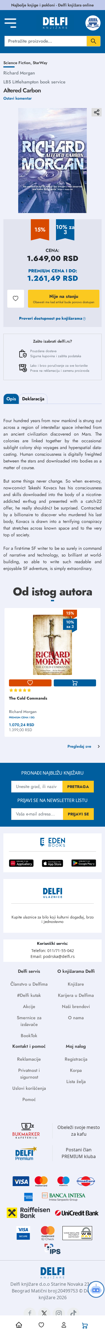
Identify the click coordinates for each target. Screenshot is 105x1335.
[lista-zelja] (30, 683)
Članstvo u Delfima (29, 984)
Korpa (76, 1070)
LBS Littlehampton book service (34, 82)
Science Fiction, (18, 63)
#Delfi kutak (29, 995)
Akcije (29, 1006)
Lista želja (76, 1081)
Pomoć (29, 1099)
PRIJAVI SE (78, 814)
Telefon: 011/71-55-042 (52, 950)
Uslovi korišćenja (29, 1088)
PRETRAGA (78, 786)
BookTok (29, 1035)
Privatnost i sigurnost (29, 1073)
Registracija (76, 1059)
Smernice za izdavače (29, 1021)
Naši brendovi (76, 1006)
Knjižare (76, 984)
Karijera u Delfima (76, 995)
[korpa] (75, 683)
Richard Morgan (19, 73)
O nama (76, 1017)
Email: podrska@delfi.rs (53, 956)
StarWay (40, 63)
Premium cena (46, 271)
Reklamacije (29, 1059)
